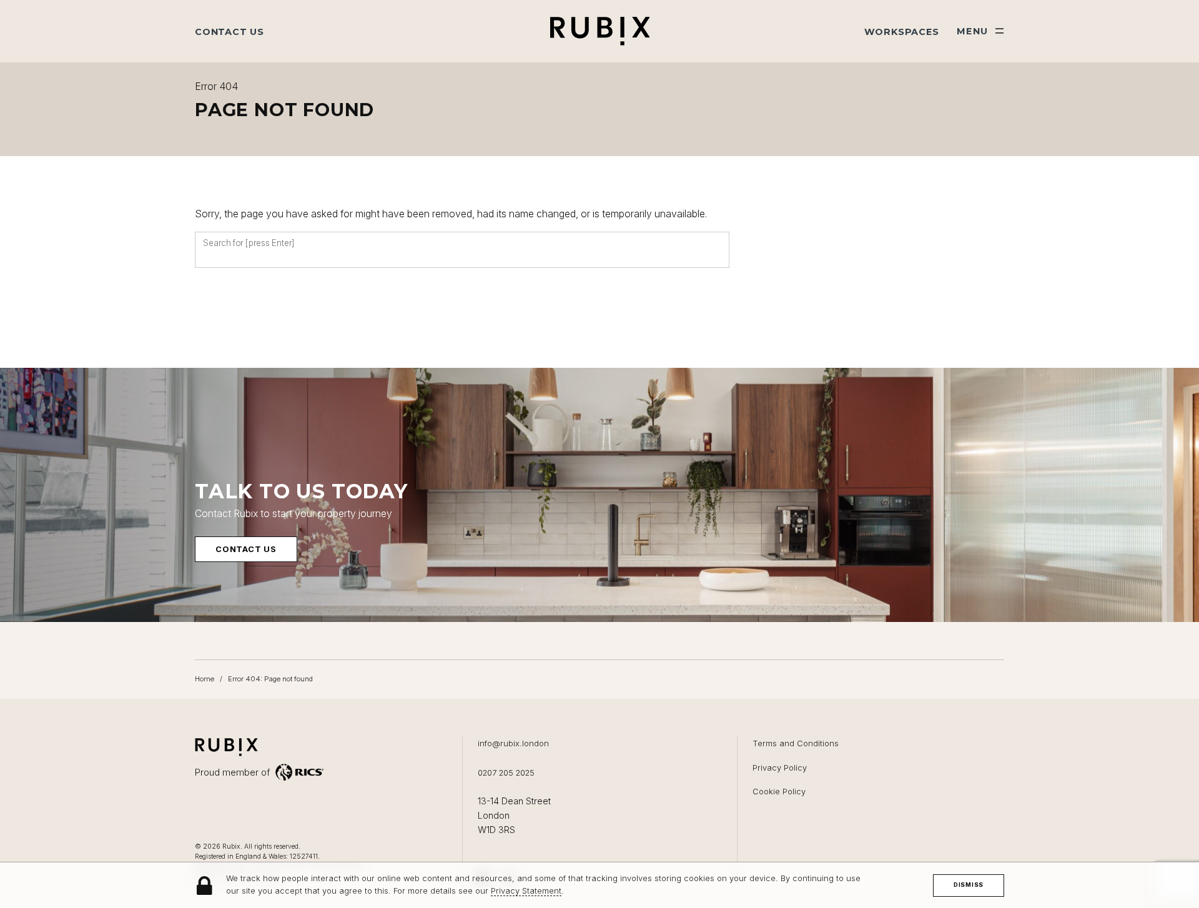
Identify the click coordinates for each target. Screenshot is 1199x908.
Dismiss (969, 884)
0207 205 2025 (506, 772)
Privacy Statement (526, 891)
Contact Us (229, 31)
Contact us (246, 549)
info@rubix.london (513, 743)
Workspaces (901, 31)
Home (204, 678)
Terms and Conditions (795, 743)
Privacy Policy (779, 767)
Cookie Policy (779, 791)
